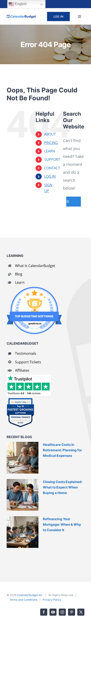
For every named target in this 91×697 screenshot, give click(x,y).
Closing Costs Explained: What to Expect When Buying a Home (62, 487)
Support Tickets (28, 362)
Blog (18, 274)
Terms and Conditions (23, 599)
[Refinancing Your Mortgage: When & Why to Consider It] (22, 532)
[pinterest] (74, 2)
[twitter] (82, 2)
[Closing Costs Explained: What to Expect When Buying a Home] (22, 495)
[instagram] (66, 2)
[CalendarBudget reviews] (29, 376)
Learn (20, 282)
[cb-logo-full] (21, 16)
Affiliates (22, 370)
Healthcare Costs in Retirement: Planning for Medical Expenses (62, 450)
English (20, 4)
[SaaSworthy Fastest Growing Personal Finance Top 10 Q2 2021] (20, 399)
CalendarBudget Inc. (30, 595)
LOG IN (50, 176)
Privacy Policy (52, 599)
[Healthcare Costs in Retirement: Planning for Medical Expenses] (22, 458)
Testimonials (25, 353)
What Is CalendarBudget (35, 265)
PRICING (51, 142)
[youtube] (59, 2)
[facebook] (51, 2)
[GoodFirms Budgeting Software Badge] (34, 288)
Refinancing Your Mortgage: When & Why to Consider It (62, 524)
